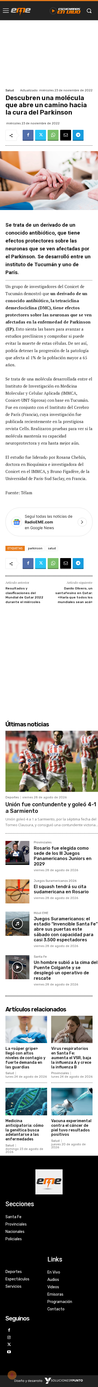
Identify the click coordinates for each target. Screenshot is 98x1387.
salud (52, 548)
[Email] (65, 135)
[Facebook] (28, 135)
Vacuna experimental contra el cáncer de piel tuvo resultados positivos (71, 1128)
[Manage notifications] (12, 1375)
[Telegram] (78, 135)
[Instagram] (9, 1337)
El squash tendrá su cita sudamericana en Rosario (61, 889)
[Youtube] (9, 1352)
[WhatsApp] (53, 135)
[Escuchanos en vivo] (65, 10)
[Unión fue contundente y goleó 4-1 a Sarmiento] (51, 761)
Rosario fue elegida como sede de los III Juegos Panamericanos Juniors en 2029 (62, 856)
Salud (9, 90)
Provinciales (42, 842)
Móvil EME (41, 913)
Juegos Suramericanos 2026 (55, 881)
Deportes (12, 797)
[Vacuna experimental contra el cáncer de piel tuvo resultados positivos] (72, 1101)
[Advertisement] (49, 53)
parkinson (35, 548)
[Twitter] (40, 135)
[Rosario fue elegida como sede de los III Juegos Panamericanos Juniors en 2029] (17, 853)
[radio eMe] (21, 10)
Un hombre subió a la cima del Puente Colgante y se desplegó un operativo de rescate (65, 970)
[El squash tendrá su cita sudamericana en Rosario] (17, 891)
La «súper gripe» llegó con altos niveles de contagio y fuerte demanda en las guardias (25, 1057)
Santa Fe (40, 956)
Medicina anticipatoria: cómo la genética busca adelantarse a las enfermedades (24, 1130)
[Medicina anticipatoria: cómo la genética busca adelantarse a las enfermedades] (26, 1101)
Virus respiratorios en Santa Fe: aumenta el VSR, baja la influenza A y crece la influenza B (71, 1057)
